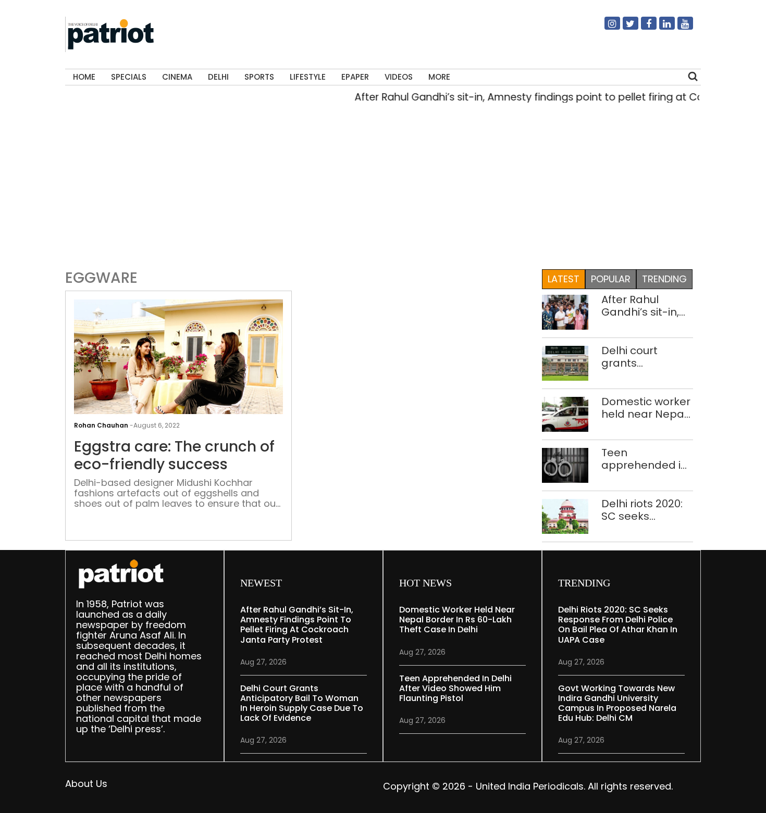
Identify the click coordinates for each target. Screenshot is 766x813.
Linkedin (661, 27)
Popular (611, 278)
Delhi (218, 76)
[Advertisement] (383, 189)
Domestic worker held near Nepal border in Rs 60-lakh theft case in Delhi (646, 407)
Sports (259, 76)
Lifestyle (308, 76)
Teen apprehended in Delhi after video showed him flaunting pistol (644, 458)
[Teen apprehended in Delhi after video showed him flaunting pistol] (565, 464)
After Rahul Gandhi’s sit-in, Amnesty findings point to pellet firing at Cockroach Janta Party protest (647, 305)
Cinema (177, 76)
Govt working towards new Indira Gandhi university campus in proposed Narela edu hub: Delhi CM (617, 703)
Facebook (642, 27)
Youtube (679, 27)
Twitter (624, 27)
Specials (128, 76)
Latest (563, 278)
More (439, 76)
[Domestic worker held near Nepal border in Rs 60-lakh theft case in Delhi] (565, 413)
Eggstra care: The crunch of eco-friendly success (174, 455)
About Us (86, 783)
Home (84, 76)
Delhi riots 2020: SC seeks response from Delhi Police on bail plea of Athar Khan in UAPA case (646, 509)
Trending (664, 278)
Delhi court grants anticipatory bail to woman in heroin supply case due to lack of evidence (644, 356)
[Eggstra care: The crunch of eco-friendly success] (178, 377)
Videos (399, 76)
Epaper (355, 76)
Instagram (606, 27)
